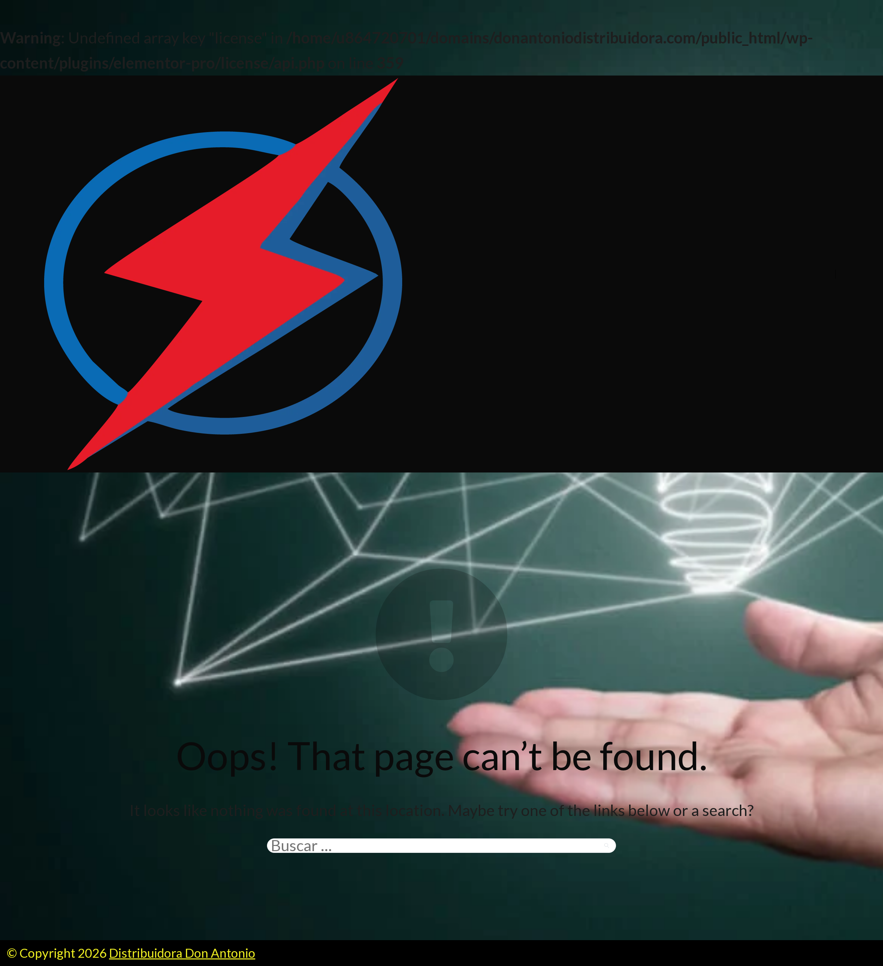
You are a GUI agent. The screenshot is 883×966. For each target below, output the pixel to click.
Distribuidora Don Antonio (182, 952)
